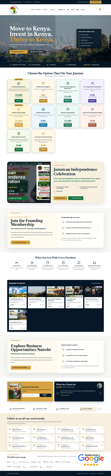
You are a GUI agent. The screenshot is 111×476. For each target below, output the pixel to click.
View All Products (96, 283)
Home (32, 9)
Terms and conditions (83, 473)
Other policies (100, 473)
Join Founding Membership (19, 242)
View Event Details (60, 198)
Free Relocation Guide (36, 52)
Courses (45, 9)
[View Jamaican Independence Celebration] (29, 182)
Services (52, 9)
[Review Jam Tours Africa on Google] (91, 460)
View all (99, 409)
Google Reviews (95, 65)
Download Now (44, 395)
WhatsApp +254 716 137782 (83, 2)
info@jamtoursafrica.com (16, 2)
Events (72, 9)
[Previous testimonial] (57, 393)
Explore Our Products (17, 52)
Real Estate (61, 9)
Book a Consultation (95, 2)
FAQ (68, 9)
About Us (38, 9)
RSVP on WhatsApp (77, 198)
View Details (19, 100)
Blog (77, 9)
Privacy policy (92, 473)
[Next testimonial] (100, 393)
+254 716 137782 (28, 2)
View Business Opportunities (20, 367)
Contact (83, 9)
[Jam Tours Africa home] (14, 9)
